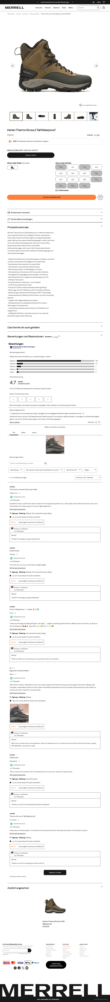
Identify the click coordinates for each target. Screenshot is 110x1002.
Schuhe (39, 8)
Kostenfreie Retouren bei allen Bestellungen (55, 2)
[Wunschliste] (104, 2)
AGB (30, 953)
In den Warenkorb (51, 197)
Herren (48, 8)
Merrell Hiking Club (84, 956)
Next (96, 65)
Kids (64, 8)
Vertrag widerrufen (56, 965)
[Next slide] (72, 2)
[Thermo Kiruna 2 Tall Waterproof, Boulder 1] (54, 65)
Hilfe (99, 2)
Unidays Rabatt (66, 952)
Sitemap (38, 999)
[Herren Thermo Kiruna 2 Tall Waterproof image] (55, 905)
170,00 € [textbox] (10, 135)
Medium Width (31, 155)
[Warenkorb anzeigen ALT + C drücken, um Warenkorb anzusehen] (103, 7)
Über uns (82, 946)
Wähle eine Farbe (18, 163)
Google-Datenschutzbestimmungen (23, 953)
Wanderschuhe (83, 948)
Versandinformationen (51, 950)
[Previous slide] (37, 2)
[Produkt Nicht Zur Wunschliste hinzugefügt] (100, 197)
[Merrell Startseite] (14, 8)
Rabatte (65, 950)
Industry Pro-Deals (67, 954)
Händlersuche (66, 948)
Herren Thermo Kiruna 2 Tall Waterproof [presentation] (31, 130)
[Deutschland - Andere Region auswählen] (93, 2)
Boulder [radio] (12, 167)
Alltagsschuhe (83, 950)
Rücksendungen (50, 948)
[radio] (31, 155)
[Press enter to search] (98, 7)
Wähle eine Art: (22, 150)
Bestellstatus (49, 956)
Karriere (64, 957)
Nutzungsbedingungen (55, 999)
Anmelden (48, 952)
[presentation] (55, 926)
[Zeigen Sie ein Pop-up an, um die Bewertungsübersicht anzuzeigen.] (59, 336)
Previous (12, 65)
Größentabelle (63, 190)
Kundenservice (49, 946)
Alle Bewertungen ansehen (18, 876)
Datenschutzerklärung (5, 954)
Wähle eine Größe (63, 163)
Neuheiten (82, 952)
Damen (56, 8)
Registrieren (48, 954)
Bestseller (82, 954)
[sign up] (29, 950)
